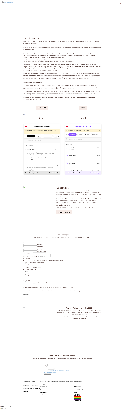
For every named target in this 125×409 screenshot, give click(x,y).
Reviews (25, 391)
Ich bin (46, 368)
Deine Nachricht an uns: (30, 256)
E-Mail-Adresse (41, 249)
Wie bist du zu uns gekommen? (32, 267)
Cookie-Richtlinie (78, 389)
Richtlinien (42, 107)
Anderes (28, 277)
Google (28, 275)
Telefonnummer (28, 253)
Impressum (77, 384)
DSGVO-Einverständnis (29, 289)
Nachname (40, 246)
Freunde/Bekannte (31, 269)
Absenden (26, 294)
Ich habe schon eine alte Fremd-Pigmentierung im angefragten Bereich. (45, 260)
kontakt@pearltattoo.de (33, 388)
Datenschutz (77, 386)
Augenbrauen (43, 386)
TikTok (27, 273)
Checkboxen (26, 258)
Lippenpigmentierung (45, 384)
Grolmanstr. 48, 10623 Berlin (30, 385)
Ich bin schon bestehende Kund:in (35, 262)
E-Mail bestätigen (41, 251)
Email (45, 367)
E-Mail (25, 248)
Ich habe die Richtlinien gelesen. (34, 284)
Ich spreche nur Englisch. (32, 264)
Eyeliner (42, 389)
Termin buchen (64, 212)
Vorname (39, 244)
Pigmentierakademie (57, 384)
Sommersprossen (44, 392)
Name (25, 243)
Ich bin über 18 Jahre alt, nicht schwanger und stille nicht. (41, 282)
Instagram (28, 271)
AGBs (83, 107)
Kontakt (25, 394)
